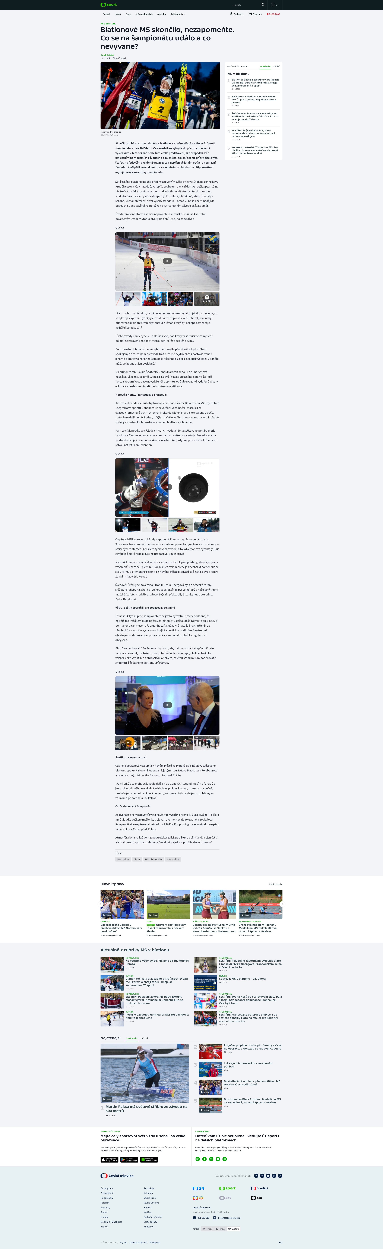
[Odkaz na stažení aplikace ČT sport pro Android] (129, 1160)
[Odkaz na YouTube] (217, 1159)
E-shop (104, 1216)
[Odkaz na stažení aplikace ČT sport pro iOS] (109, 1160)
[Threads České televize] (280, 1175)
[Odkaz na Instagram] (197, 1159)
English (123, 1242)
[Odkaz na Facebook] (204, 1159)
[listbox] (220, 1228)
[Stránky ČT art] (225, 1198)
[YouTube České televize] (268, 1175)
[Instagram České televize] (256, 1175)
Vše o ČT (105, 1226)
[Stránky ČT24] (198, 1189)
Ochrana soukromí (138, 1242)
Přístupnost (155, 1242)
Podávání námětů (153, 1216)
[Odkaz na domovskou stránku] (113, 5)
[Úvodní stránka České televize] (117, 1175)
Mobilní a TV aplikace (111, 1221)
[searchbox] (245, 5)
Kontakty (148, 1226)
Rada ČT (148, 1207)
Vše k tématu (275, 884)
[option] (207, 1229)
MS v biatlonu (108, 23)
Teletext (105, 1202)
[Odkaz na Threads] (224, 1159)
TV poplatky (107, 1197)
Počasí (104, 1212)
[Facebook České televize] (262, 1175)
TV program (107, 1188)
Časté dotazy (150, 1221)
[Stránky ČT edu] (256, 1198)
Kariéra (147, 1212)
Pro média (149, 1188)
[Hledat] (263, 5)
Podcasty (105, 1207)
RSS (280, 1242)
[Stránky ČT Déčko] (198, 1198)
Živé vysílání (107, 1193)
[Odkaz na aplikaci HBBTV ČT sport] (149, 1160)
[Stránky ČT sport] (227, 1189)
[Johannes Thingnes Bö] (160, 95)
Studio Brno (150, 1197)
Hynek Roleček (107, 55)
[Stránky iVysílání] (259, 1189)
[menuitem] (106, 14)
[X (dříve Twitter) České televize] (274, 1175)
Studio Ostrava (151, 1202)
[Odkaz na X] (211, 1159)
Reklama (148, 1193)
